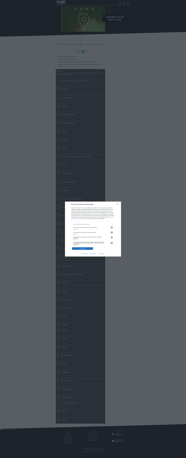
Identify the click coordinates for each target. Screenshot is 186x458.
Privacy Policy (101, 253)
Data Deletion (85, 253)
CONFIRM (82, 248)
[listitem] (93, 224)
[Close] (118, 204)
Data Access (93, 253)
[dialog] (93, 229)
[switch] (111, 227)
